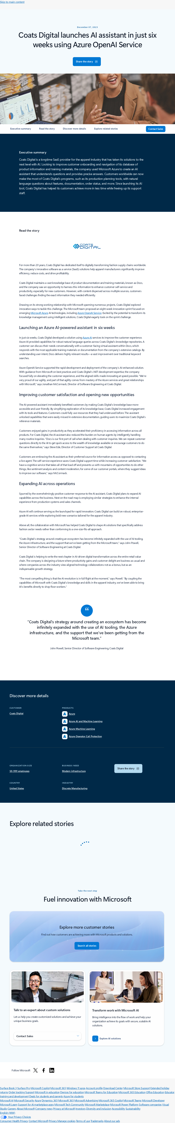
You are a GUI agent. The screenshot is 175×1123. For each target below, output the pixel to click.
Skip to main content (12, 2)
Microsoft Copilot (40, 1088)
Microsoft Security (24, 1100)
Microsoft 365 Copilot (111, 1100)
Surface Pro (23, 1088)
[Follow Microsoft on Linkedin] (52, 1070)
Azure (38, 1100)
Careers (12, 1108)
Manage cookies (66, 1121)
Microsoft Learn (8, 1104)
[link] (20, 130)
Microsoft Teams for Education (101, 1092)
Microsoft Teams (132, 1100)
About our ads (112, 1121)
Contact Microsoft (38, 1121)
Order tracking (17, 1092)
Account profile (94, 1088)
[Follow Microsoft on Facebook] (43, 1070)
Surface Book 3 (8, 1088)
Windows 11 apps (75, 1088)
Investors (81, 1108)
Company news (43, 1108)
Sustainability (133, 1108)
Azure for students (73, 1096)
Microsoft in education (47, 1092)
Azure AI (87, 337)
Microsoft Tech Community (69, 1104)
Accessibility (118, 1108)
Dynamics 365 (50, 1100)
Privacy (53, 1121)
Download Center (113, 1088)
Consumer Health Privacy (14, 1121)
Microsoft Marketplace (97, 1104)
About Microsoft (26, 1108)
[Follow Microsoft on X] (35, 1070)
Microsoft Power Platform (124, 1104)
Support (29, 1092)
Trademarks (97, 1121)
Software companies (150, 1104)
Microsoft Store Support (136, 1088)
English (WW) (7, 1112)
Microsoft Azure (39, 313)
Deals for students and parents (46, 1096)
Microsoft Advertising (86, 1100)
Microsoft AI (6, 1100)
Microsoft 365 (58, 1088)
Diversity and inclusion (98, 1108)
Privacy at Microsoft (64, 1108)
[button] (87, 61)
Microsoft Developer (153, 1100)
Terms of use (83, 1121)
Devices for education (72, 1092)
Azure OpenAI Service (89, 313)
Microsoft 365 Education (131, 1092)
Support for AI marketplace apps (36, 1104)
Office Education (155, 1092)
